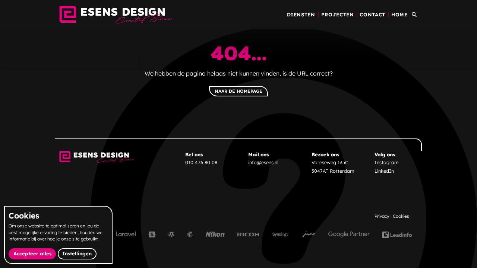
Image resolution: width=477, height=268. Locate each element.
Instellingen (77, 253)
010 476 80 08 (201, 162)
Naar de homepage (238, 91)
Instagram (387, 162)
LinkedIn (384, 171)
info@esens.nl (263, 162)
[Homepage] (116, 15)
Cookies (401, 216)
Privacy (382, 216)
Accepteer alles (34, 253)
